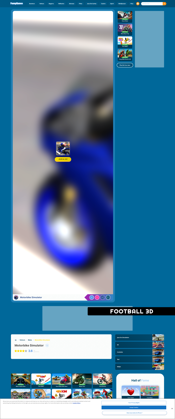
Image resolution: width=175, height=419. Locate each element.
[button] (137, 3)
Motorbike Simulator (42, 340)
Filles (80, 3)
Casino (103, 3)
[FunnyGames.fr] (16, 340)
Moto (30, 340)
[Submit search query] (164, 3)
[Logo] (17, 3)
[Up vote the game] (91, 297)
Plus (132, 3)
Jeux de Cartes (91, 3)
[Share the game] (102, 297)
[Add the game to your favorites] (47, 345)
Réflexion (61, 3)
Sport (112, 3)
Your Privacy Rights (133, 403)
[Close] (172, 409)
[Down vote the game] (97, 297)
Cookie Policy (76, 403)
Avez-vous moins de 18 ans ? (134, 413)
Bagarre (51, 3)
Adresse (71, 3)
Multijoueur (122, 3)
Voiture (41, 3)
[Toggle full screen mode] (108, 297)
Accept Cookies (134, 407)
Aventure (32, 3)
